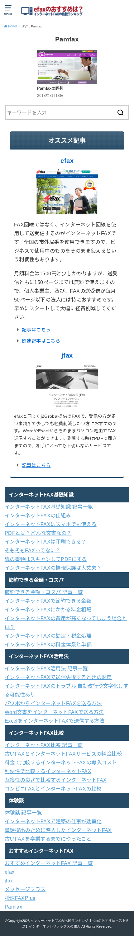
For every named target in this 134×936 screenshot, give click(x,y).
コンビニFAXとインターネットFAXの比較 (53, 788)
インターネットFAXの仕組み (38, 515)
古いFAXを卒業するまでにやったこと (48, 839)
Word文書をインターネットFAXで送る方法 (54, 712)
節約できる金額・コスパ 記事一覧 (44, 592)
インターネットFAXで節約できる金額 (48, 601)
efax (67, 160)
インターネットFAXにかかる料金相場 (48, 609)
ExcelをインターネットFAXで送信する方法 (54, 721)
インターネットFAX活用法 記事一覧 (46, 668)
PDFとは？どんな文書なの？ (38, 533)
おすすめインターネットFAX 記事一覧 (49, 863)
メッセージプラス (25, 889)
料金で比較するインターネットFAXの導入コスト (61, 762)
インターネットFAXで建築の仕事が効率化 (53, 821)
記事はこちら (36, 329)
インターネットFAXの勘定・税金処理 (48, 636)
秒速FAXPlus (20, 898)
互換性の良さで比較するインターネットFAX (56, 780)
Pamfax (13, 907)
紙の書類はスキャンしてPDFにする (46, 559)
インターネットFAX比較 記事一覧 (44, 745)
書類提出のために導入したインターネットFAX (58, 830)
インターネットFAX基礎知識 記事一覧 (49, 507)
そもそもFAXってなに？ (32, 550)
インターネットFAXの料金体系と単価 (48, 644)
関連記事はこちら (41, 341)
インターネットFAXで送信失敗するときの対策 (58, 677)
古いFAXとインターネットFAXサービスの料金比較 (63, 754)
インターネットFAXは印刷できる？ (45, 541)
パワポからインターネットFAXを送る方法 (53, 703)
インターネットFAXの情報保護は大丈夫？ (53, 568)
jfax (67, 355)
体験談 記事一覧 (23, 812)
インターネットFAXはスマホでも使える (51, 524)
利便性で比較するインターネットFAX (48, 771)
